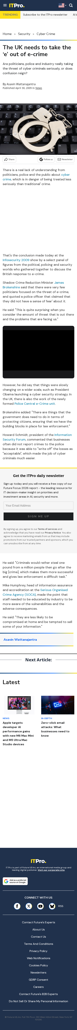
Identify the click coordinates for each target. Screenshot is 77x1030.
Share (12, 159)
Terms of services (48, 529)
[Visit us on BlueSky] (51, 906)
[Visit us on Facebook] (17, 906)
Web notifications (38, 958)
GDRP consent (38, 980)
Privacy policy (38, 951)
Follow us (48, 159)
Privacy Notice (53, 532)
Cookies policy (38, 965)
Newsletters (38, 972)
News (38, 88)
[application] (38, 350)
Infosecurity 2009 (16, 260)
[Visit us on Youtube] (40, 906)
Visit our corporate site (51, 870)
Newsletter (67, 159)
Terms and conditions (38, 944)
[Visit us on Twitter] (29, 906)
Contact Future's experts (38, 922)
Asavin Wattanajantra (21, 84)
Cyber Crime (46, 34)
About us (38, 929)
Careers (38, 987)
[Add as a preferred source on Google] (15, 881)
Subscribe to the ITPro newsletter (45, 14)
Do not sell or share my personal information (38, 1001)
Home (7, 34)
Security (24, 34)
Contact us (38, 937)
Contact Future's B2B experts (38, 994)
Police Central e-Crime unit (35, 403)
